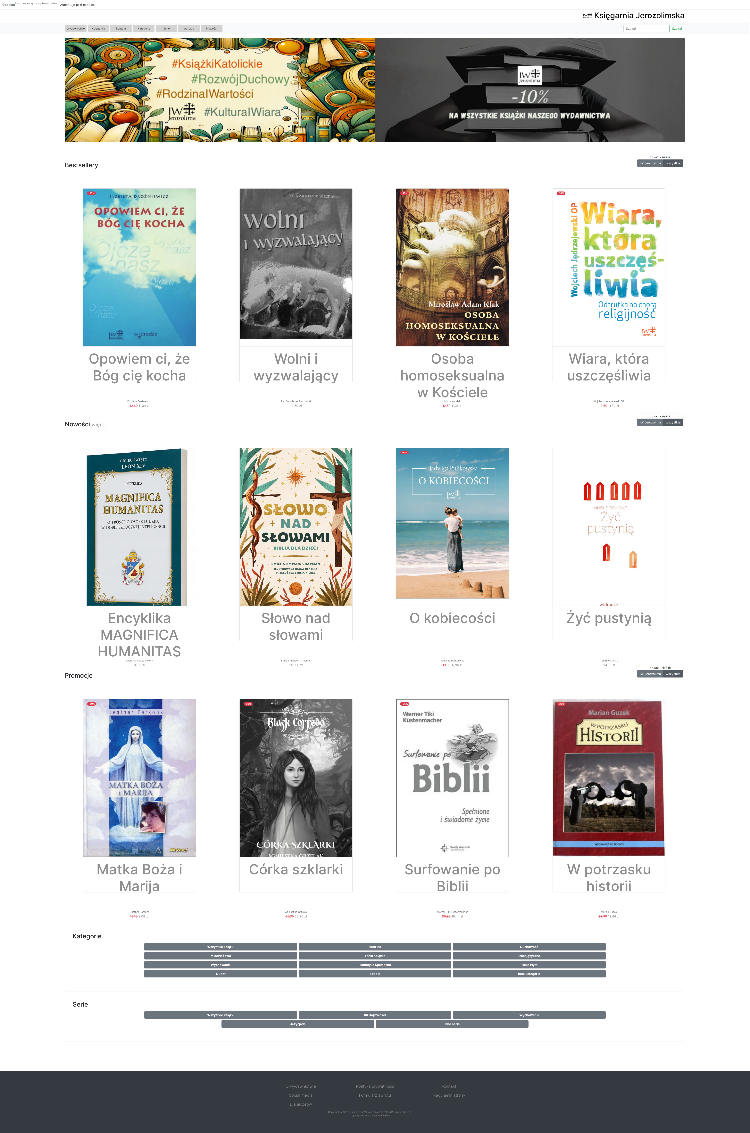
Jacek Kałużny (381, 1115)
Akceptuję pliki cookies (77, 5)
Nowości (211, 28)
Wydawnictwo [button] (76, 28)
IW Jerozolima (650, 163)
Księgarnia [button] (98, 28)
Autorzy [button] (189, 28)
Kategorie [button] (144, 28)
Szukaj (677, 28)
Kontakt (121, 28)
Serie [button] (166, 28)
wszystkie (673, 163)
